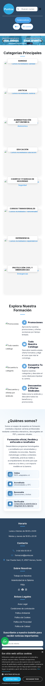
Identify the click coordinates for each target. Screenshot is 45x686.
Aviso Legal (22, 604)
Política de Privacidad (22, 622)
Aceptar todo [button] (12, 679)
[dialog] (22, 667)
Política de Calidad (22, 626)
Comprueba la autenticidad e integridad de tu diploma (25, 505)
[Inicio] (8, 9)
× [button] (42, 652)
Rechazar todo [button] (32, 679)
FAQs (22, 585)
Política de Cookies (22, 617)
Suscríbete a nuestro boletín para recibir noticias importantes (22, 634)
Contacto (22, 543)
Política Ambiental (22, 613)
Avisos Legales (22, 596)
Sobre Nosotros (23, 568)
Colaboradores (23, 20)
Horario (22, 523)
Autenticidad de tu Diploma (22, 580)
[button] (22, 674)
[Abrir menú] (40, 9)
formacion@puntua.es (24, 555)
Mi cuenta (27, 27)
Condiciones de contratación (22, 608)
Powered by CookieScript (11, 683)
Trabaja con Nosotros (22, 576)
